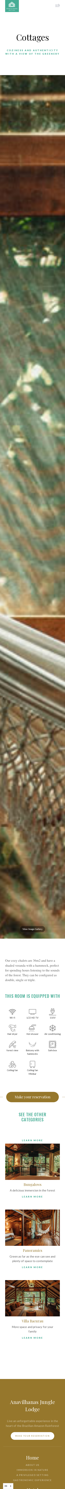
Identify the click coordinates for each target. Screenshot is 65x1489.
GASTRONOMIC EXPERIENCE (32, 1480)
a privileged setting (32, 1475)
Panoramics (32, 1250)
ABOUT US (32, 1465)
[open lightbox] (32, 521)
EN (6, 1486)
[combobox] (8, 1486)
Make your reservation (32, 1096)
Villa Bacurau (32, 1320)
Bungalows (32, 1184)
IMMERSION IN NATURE (32, 1470)
